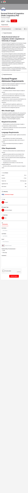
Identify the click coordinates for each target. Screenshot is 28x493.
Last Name (4, 233)
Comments (4, 255)
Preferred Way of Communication (8, 248)
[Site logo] (4, 2)
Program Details (4, 24)
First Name (4, 228)
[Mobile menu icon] (1, 2)
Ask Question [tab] (5, 224)
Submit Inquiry (14, 276)
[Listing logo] (3, 10)
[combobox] (3, 245)
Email (3, 239)
